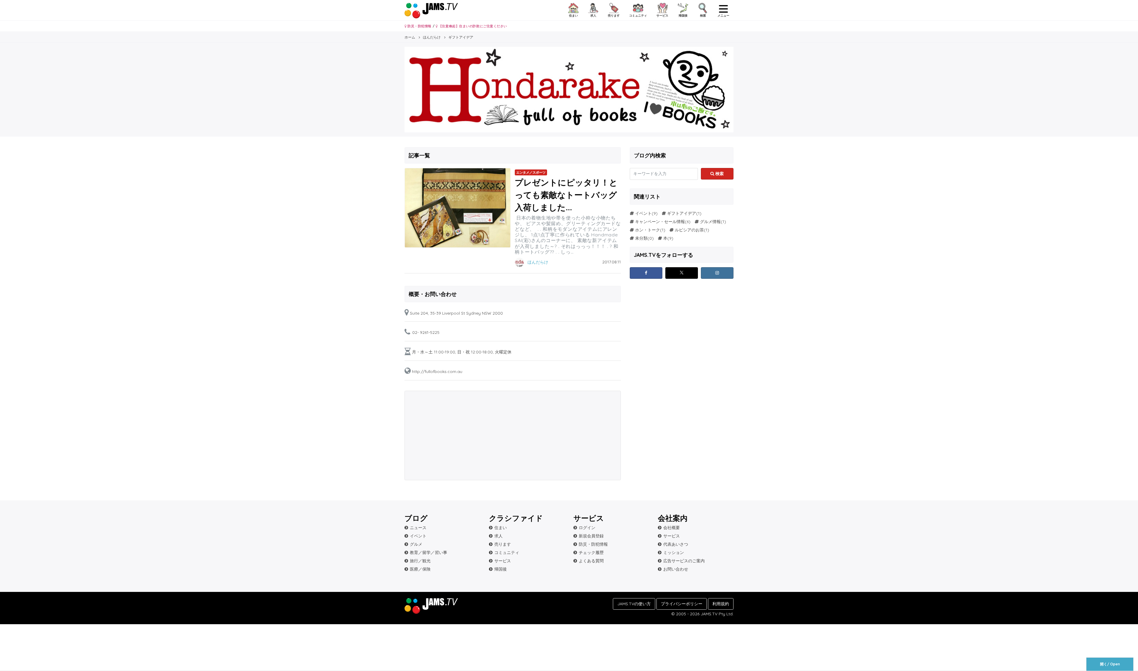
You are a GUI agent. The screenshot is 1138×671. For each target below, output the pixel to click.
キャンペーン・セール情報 (660, 221)
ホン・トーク (647, 230)
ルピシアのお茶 (689, 230)
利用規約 (720, 603)
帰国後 (500, 569)
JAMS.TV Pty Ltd (717, 613)
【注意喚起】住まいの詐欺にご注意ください (472, 26)
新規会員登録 (591, 536)
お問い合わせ (675, 569)
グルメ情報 (710, 221)
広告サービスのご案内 (684, 560)
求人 (498, 536)
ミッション (673, 552)
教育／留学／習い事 (428, 552)
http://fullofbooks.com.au (437, 371)
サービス (502, 560)
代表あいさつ (675, 544)
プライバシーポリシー (681, 603)
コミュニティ (506, 552)
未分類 (641, 238)
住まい (500, 527)
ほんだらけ (538, 262)
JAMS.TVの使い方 (634, 603)
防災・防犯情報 (419, 26)
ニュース (418, 527)
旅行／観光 (420, 560)
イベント (643, 213)
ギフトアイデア (681, 213)
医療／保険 (420, 569)
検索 (719, 173)
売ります (502, 544)
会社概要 (671, 527)
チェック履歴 (591, 552)
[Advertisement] (459, 435)
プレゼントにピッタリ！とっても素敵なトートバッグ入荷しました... (566, 194)
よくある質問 (591, 560)
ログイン (587, 527)
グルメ (416, 544)
